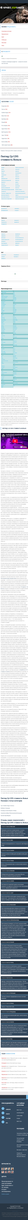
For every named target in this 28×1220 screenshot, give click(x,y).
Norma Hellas (5, 141)
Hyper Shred (4, 128)
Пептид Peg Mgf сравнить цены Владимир (20, 1140)
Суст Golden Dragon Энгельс (7, 805)
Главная (3, 150)
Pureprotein (4, 106)
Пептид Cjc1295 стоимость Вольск (13, 150)
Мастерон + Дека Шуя (22, 1149)
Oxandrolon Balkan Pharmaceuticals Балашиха (11, 813)
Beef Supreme (5, 132)
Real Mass (4, 119)
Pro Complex (4, 125)
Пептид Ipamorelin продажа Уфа (8, 578)
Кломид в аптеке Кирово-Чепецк (8, 810)
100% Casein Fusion (6, 145)
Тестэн (3, 109)
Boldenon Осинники (5, 808)
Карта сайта (15, 1211)
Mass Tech (4, 115)
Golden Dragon (5, 112)
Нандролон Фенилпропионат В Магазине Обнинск (21, 1155)
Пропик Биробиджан (6, 815)
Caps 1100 (4, 135)
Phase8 (3, 122)
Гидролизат (4, 138)
